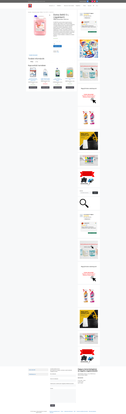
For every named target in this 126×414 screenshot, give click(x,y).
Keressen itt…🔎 (52, 5)
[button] (50, 15)
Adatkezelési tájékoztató (68, 411)
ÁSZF (75, 411)
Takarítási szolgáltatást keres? (54, 411)
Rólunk (62, 411)
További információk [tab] (33, 55)
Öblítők (41, 12)
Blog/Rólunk (78, 5)
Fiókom (84, 5)
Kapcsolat (89, 5)
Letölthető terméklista (82, 1)
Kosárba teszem (57, 46)
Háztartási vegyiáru (35, 12)
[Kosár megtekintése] (93, 5)
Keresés (81, 190)
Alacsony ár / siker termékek (69, 5)
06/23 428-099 (32, 369)
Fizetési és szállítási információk (82, 411)
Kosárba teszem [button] (33, 87)
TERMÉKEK (59, 5)
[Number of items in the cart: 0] (97, 6)
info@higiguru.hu (32, 374)
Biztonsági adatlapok (92, 411)
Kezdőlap (29, 12)
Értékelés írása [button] (87, 17)
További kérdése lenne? (55, 368)
